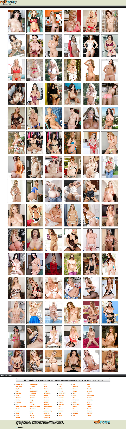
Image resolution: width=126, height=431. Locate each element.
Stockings (89, 413)
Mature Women (48, 406)
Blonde (46, 389)
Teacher (32, 415)
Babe (88, 384)
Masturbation (76, 404)
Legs (17, 404)
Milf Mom (89, 404)
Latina (74, 402)
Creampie (89, 391)
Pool (74, 409)
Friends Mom (90, 395)
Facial (17, 395)
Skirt (31, 413)
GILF (74, 397)
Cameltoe (89, 389)
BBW (45, 386)
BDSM (60, 386)
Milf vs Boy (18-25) (21, 406)
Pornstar (89, 409)
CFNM (17, 391)
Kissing (46, 402)
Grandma (89, 397)
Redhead (61, 411)
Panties (18, 409)
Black (31, 389)
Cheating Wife (33, 391)
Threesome (47, 415)
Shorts (17, 413)
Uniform (89, 415)
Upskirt (18, 417)
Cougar (75, 391)
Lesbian (32, 404)
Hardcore (61, 400)
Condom (61, 391)
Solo (60, 413)
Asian (60, 384)
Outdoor (89, 406)
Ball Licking (19, 386)
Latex (88, 402)
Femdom (32, 395)
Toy (74, 415)
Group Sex (61, 397)
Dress (74, 393)
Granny (18, 400)
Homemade (76, 400)
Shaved (89, 411)
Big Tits (18, 389)
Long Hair (61, 404)
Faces (88, 393)
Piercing (46, 409)
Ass (74, 384)
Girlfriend (32, 397)
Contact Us (20, 427)
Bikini (88, 386)
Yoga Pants (47, 417)
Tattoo (17, 415)
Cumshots (18, 393)
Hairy (31, 400)
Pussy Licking (48, 411)
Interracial (18, 402)
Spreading (75, 413)
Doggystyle (47, 393)
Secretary (75, 411)
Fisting (74, 395)
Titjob (60, 415)
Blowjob (61, 389)
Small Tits (47, 413)
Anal (45, 384)
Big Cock (75, 386)
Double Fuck (62, 393)
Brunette (75, 389)
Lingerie (46, 404)
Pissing (61, 409)
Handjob (46, 400)
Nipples (75, 406)
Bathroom (32, 386)
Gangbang (18, 397)
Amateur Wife (33, 384)
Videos (32, 417)
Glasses (46, 397)
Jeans (31, 402)
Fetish (46, 395)
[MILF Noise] (8, 3)
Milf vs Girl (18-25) (35, 406)
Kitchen (61, 402)
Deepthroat (33, 393)
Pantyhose (33, 409)
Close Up (46, 391)
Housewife (90, 400)
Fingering (61, 395)
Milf (60, 406)
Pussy (31, 411)
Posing (17, 411)
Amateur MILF (19, 384)
